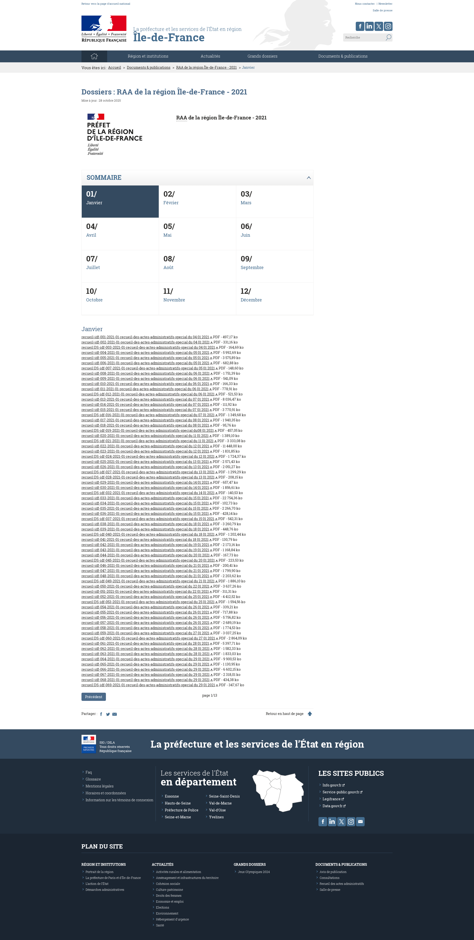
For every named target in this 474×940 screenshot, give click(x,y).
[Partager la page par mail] (114, 714)
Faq (89, 772)
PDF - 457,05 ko (161, 430)
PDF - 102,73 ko (159, 503)
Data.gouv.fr (333, 805)
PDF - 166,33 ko (159, 383)
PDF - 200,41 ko (159, 565)
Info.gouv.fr (332, 785)
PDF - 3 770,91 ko (160, 409)
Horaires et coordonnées (106, 793)
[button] (197, 177)
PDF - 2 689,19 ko (161, 622)
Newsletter (385, 3)
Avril (91, 235)
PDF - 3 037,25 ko (161, 633)
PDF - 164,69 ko (162, 347)
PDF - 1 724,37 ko (163, 456)
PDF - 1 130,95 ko (160, 664)
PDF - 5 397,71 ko (160, 643)
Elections (162, 907)
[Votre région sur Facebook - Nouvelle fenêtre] (360, 26)
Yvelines (216, 817)
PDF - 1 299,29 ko (163, 472)
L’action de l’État (97, 884)
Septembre (252, 267)
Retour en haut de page (285, 713)
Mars (246, 203)
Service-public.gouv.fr (341, 792)
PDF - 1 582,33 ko (161, 648)
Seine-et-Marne (178, 817)
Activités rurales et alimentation (178, 872)
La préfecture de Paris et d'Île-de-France (113, 878)
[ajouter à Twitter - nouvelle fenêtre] (108, 714)
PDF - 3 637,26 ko (161, 586)
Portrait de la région (100, 872)
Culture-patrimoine (169, 890)
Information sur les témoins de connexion (119, 800)
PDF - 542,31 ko (162, 518)
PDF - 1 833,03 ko (161, 653)
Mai (167, 235)
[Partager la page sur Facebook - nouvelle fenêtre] (101, 714)
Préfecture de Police (181, 810)
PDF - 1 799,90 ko (160, 570)
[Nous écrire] (360, 821)
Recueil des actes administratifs (342, 884)
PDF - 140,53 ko (162, 492)
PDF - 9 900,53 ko (161, 659)
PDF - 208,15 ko (162, 477)
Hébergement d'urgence (172, 919)
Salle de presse (383, 10)
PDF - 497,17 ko (159, 337)
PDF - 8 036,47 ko (161, 399)
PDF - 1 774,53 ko (160, 627)
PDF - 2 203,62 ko (161, 575)
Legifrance (332, 799)
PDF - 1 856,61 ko (160, 487)
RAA (181, 117)
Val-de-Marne (220, 803)
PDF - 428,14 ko (159, 513)
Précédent (93, 696)
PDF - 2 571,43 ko (160, 461)
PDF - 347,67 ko (162, 685)
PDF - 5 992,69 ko (161, 352)
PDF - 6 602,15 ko (161, 669)
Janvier (94, 203)
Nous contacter (365, 3)
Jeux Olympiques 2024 (254, 872)
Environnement (167, 913)
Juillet (93, 267)
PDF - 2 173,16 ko (160, 544)
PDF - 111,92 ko (159, 404)
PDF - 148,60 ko (162, 368)
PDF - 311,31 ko (159, 591)
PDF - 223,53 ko (162, 560)
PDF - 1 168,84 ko (160, 550)
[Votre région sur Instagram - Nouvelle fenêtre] (388, 26)
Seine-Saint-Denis (224, 796)
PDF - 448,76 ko (159, 529)
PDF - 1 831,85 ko (160, 451)
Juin (245, 235)
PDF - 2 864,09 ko (164, 638)
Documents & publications (343, 56)
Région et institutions (103, 864)
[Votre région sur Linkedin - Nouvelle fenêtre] (369, 26)
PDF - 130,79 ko (159, 539)
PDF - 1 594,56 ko (163, 601)
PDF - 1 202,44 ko (163, 534)
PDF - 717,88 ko (159, 612)
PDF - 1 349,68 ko (163, 415)
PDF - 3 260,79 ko (161, 524)
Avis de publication (333, 872)
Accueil (114, 67)
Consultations (329, 878)
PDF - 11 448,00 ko (161, 446)
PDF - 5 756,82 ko (161, 617)
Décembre (251, 300)
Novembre (174, 300)
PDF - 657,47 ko (159, 482)
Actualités (210, 56)
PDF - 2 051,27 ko (160, 466)
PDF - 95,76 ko (158, 425)
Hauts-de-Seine (178, 803)
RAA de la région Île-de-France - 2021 (206, 67)
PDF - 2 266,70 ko (160, 508)
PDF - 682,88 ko (159, 363)
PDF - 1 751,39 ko (160, 373)
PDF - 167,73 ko (159, 555)
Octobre (94, 300)
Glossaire (93, 779)
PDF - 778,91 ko (159, 389)
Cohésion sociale (168, 884)
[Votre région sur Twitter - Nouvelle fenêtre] (379, 26)
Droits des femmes (168, 895)
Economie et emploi (170, 901)
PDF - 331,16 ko (159, 342)
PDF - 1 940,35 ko (160, 420)
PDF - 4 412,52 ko (160, 596)
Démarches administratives (105, 890)
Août (168, 267)
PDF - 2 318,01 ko (160, 674)
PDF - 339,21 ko (159, 607)
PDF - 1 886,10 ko (163, 581)
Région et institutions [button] (148, 56)
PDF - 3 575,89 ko (160, 357)
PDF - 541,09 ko (159, 378)
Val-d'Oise (217, 810)
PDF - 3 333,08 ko (163, 440)
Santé (160, 925)
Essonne (172, 796)
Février (170, 203)
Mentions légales (100, 786)
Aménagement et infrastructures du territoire (187, 878)
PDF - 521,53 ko (162, 394)
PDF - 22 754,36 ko (161, 498)
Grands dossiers (262, 56)
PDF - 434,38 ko (160, 679)
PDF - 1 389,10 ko (160, 435)
